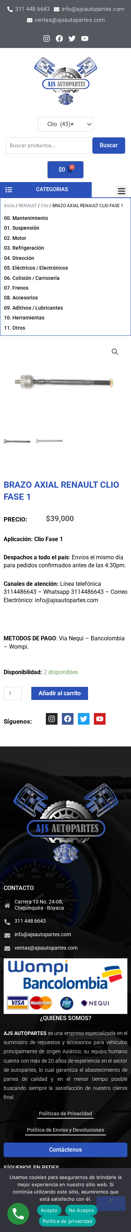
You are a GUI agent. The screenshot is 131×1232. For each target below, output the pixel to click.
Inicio (9, 205)
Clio (44, 205)
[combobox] (65, 124)
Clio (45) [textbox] (58, 124)
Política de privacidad (67, 1221)
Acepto (49, 1210)
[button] (121, 191)
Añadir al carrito (60, 693)
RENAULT (28, 205)
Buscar (109, 145)
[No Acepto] (111, 1203)
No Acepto (81, 1210)
